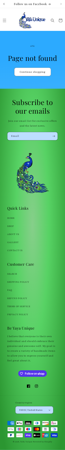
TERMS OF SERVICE (18, 306)
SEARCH (12, 273)
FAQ (9, 290)
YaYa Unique (26, 441)
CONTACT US (15, 250)
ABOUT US (13, 234)
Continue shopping (33, 72)
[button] (4, 20)
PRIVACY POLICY (17, 314)
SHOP (10, 226)
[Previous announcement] (4, 4)
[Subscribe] (54, 136)
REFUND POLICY (17, 298)
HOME (10, 218)
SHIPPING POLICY (18, 282)
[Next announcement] (61, 4)
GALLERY (13, 242)
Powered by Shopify (42, 441)
